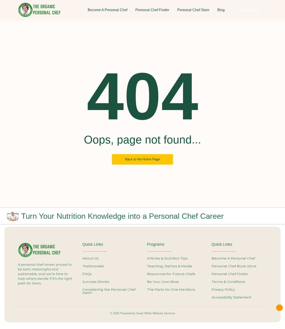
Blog (221, 10)
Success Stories (95, 282)
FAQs (87, 274)
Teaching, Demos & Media (169, 266)
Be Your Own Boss (163, 282)
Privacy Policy (223, 289)
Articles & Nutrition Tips (167, 258)
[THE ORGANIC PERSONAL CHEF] (40, 10)
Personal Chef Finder (152, 10)
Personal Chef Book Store (234, 266)
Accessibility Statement (231, 297)
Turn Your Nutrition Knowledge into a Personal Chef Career (122, 216)
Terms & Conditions (228, 282)
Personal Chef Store (193, 10)
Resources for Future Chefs (171, 274)
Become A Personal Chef (107, 10)
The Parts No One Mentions (171, 289)
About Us (90, 258)
